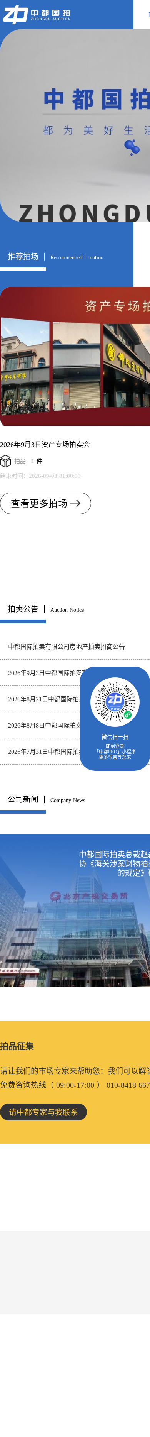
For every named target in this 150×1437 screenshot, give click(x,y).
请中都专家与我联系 (43, 1112)
